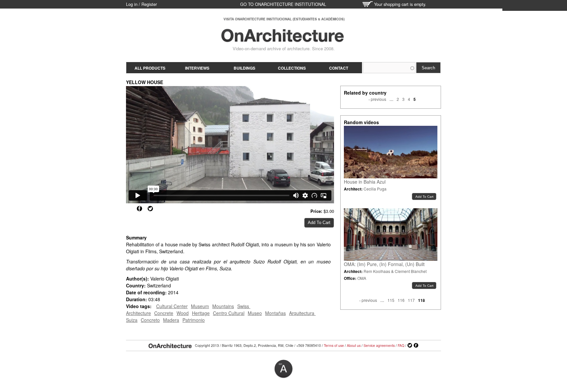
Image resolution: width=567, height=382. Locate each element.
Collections (292, 68)
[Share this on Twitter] (150, 208)
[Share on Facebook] (139, 208)
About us (354, 345)
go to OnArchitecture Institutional (283, 4)
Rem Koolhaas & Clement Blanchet (395, 271)
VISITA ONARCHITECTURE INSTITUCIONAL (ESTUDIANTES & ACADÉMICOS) (284, 19)
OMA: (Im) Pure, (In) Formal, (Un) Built (384, 264)
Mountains (223, 306)
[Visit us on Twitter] (409, 345)
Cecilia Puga (375, 188)
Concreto (150, 320)
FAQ (401, 345)
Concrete (163, 313)
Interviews (197, 68)
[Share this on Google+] (128, 208)
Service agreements (379, 345)
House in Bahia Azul (365, 181)
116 (401, 300)
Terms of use (334, 345)
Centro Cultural (228, 313)
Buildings (244, 68)
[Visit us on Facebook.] (416, 345)
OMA (361, 278)
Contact (338, 68)
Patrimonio (193, 320)
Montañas (275, 313)
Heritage (201, 313)
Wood (183, 313)
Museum (200, 306)
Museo (255, 313)
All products (150, 68)
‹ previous (377, 99)
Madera (171, 320)
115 (391, 300)
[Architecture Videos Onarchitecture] (282, 39)
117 (411, 300)
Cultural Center (172, 306)
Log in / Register (141, 4)
